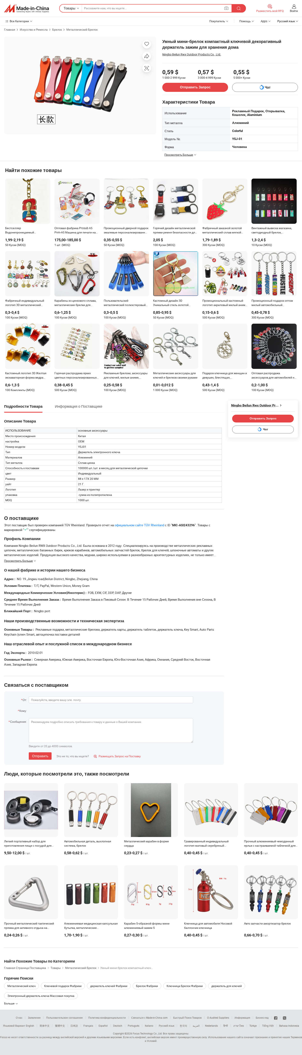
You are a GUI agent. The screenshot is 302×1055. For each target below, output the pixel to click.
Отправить (40, 756)
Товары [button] (69, 8)
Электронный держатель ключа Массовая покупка (40, 996)
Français (88, 1025)
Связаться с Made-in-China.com (149, 1017)
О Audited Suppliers (218, 1017)
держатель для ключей (226, 986)
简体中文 (45, 1025)
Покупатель (217, 21)
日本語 (74, 1025)
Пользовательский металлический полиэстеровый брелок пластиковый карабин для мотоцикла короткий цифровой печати (126, 303)
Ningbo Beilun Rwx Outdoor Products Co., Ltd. (191, 54)
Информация (242, 1017)
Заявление (34, 1017)
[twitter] (284, 1017)
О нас (19, 1017)
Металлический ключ (21, 986)
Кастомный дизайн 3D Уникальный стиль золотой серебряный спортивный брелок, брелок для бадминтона (175, 303)
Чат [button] (268, 87)
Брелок (57, 29)
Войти (294, 11)
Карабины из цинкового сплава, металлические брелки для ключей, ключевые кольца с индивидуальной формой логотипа (75, 303)
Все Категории (19, 21)
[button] (226, 8)
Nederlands (211, 1025)
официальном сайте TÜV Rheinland (139, 525)
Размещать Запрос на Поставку (117, 756)
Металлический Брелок (82, 29)
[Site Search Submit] (239, 8)
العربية (196, 1025)
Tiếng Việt (268, 1025)
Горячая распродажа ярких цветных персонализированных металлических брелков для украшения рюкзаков (75, 375)
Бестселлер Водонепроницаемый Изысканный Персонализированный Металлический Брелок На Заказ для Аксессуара (27, 230)
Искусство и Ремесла (34, 29)
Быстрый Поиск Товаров (187, 1017)
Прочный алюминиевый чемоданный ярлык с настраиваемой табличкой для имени (270, 845)
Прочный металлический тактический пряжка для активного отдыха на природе (29, 927)
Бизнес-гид (262, 1017)
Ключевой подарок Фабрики (63, 986)
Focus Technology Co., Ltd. (147, 1033)
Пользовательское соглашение (64, 1017)
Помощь (245, 21)
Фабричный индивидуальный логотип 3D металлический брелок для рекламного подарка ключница (26, 303)
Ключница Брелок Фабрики (185, 986)
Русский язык (166, 1025)
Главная (9, 29)
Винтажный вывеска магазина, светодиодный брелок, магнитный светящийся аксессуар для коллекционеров (272, 230)
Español (103, 1025)
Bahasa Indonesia (289, 1025)
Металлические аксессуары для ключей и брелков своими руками (175, 375)
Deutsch (117, 1025)
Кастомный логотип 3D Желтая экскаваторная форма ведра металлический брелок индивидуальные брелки (25, 375)
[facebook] (275, 1017)
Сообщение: (18, 722)
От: (25, 700)
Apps (264, 21)
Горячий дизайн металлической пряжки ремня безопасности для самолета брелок (175, 230)
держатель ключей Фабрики (108, 986)
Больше (9, 1003)
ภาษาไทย (238, 1025)
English (30, 1025)
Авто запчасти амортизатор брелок (267, 923)
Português (133, 1025)
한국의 (183, 1025)
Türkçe (253, 1025)
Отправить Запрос (195, 87)
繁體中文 (60, 1025)
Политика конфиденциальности (107, 1017)
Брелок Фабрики (147, 986)
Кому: (23, 711)
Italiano (149, 1025)
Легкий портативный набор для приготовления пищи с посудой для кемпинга (28, 845)
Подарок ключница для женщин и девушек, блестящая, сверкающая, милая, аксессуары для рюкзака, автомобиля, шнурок (224, 375)
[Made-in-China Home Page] (26, 8)
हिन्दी (225, 1025)
